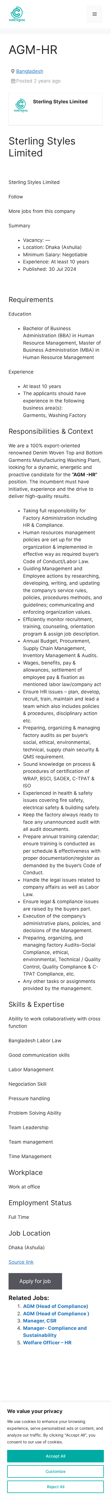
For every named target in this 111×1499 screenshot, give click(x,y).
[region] (55, 1450)
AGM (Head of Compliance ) (56, 1313)
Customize (55, 1471)
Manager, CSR (39, 1321)
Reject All (55, 1486)
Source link (21, 1262)
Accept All (55, 1456)
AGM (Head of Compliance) (55, 1306)
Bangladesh (29, 71)
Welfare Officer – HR (47, 1342)
